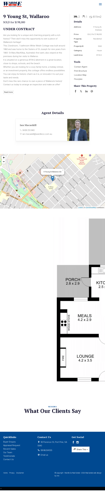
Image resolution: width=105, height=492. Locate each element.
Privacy (11, 473)
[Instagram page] (77, 442)
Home (5, 473)
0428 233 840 (28, 130)
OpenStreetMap (90, 207)
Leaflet (80, 207)
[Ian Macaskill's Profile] (78, 130)
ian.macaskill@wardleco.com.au (37, 134)
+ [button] (4, 157)
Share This (81, 449)
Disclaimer (20, 473)
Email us (44, 455)
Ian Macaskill (28, 125)
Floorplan (78, 79)
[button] (87, 71)
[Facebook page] (74, 442)
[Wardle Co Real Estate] (12, 4)
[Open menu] (100, 4)
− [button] (4, 161)
